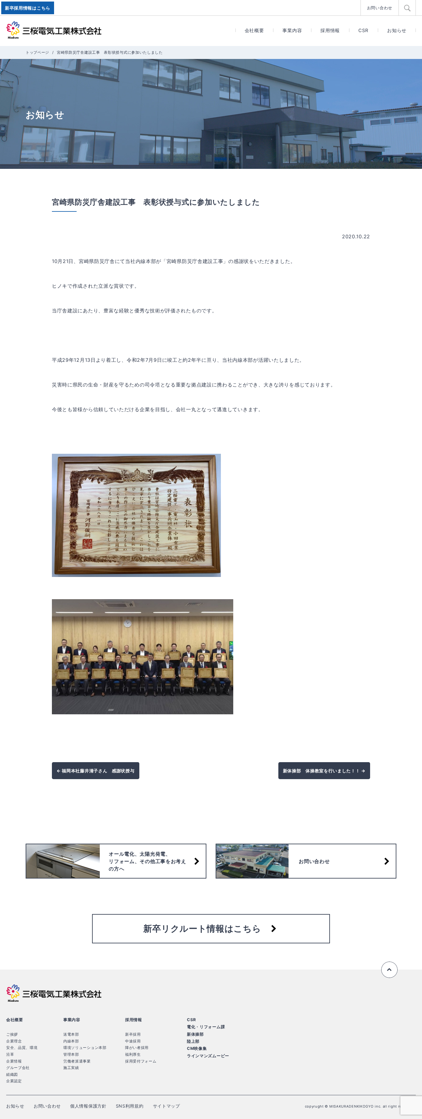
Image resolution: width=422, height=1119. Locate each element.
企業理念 (14, 1041)
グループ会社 (18, 1067)
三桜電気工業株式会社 (54, 30)
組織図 (12, 1074)
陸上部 (193, 1041)
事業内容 (292, 30)
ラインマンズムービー (208, 1055)
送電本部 (71, 1034)
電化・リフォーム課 (206, 1026)
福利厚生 (133, 1054)
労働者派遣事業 (77, 1061)
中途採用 (133, 1041)
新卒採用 (133, 1034)
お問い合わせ (379, 7)
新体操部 (195, 1034)
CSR (363, 30)
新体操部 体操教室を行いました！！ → (324, 770)
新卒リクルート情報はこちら (202, 928)
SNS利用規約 (130, 1106)
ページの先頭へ (389, 970)
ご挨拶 (12, 1034)
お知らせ (397, 30)
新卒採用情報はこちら (27, 7)
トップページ (37, 52)
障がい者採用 (137, 1047)
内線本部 (71, 1041)
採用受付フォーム (141, 1061)
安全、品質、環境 (22, 1047)
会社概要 (254, 30)
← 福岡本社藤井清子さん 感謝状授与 (96, 770)
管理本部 (71, 1054)
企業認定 (14, 1081)
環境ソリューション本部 (85, 1047)
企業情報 (14, 1061)
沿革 (10, 1054)
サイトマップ (166, 1106)
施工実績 (71, 1067)
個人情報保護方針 (88, 1106)
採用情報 (330, 30)
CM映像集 (197, 1048)
